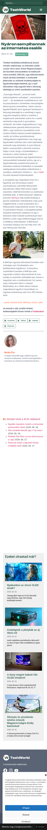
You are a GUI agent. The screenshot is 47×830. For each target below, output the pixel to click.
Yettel (41, 172)
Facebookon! (38, 311)
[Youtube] (16, 770)
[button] (45, 775)
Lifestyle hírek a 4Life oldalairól (22, 419)
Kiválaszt (26, 821)
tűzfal (34, 302)
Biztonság (20, 54)
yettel (40, 302)
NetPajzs (27, 302)
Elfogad (26, 808)
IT (27, 54)
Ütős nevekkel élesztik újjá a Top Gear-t (25, 430)
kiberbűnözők (16, 302)
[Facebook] (5, 770)
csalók (6, 302)
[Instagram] (11, 770)
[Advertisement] (23, 390)
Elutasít (26, 815)
